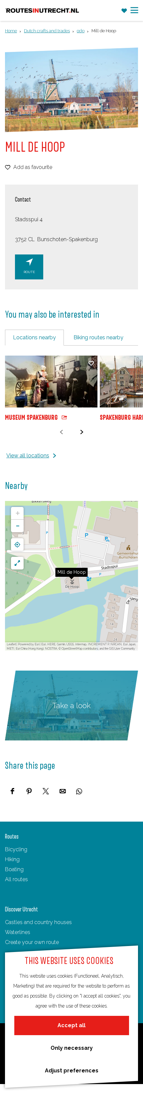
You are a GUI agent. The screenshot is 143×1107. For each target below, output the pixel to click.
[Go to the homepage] (42, 10)
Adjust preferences (71, 1070)
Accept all (71, 1025)
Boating (14, 869)
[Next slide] (81, 432)
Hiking (12, 859)
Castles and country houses (38, 922)
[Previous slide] (61, 432)
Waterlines (17, 932)
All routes (16, 879)
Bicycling (16, 849)
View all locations (27, 455)
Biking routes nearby (98, 337)
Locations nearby (34, 337)
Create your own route (32, 942)
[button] (71, 576)
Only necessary (72, 1048)
